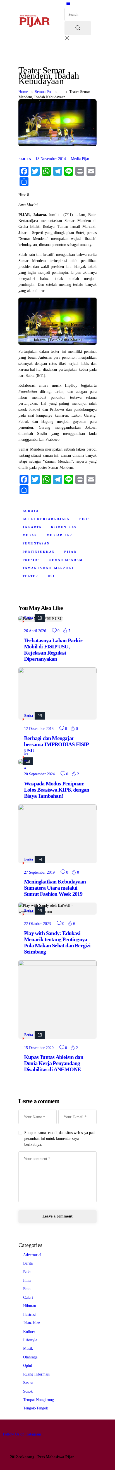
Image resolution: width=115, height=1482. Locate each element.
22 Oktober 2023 (37, 924)
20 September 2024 (39, 774)
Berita (24, 159)
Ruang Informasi (36, 1374)
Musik (28, 1348)
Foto (26, 1289)
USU (52, 576)
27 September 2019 (39, 872)
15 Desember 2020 (39, 1048)
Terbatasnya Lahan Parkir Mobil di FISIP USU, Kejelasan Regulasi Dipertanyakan (53, 649)
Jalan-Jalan (31, 1323)
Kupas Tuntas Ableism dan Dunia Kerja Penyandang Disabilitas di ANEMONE (53, 1063)
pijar (70, 551)
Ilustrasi (29, 1314)
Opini (27, 1365)
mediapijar (59, 535)
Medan (30, 535)
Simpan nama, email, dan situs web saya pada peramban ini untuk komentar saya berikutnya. (60, 1139)
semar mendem (65, 560)
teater (30, 576)
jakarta (32, 527)
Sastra (28, 1383)
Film (27, 1280)
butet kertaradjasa (46, 519)
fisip (84, 519)
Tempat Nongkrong (38, 1400)
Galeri (28, 1297)
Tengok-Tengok (35, 1408)
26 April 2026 (35, 631)
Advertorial (32, 1255)
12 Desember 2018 (39, 729)
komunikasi (64, 527)
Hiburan (29, 1306)
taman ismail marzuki (48, 568)
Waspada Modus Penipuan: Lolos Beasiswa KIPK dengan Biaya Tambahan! (56, 789)
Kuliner (29, 1332)
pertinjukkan (39, 551)
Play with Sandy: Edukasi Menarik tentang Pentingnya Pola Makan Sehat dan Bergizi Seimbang (57, 942)
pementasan (36, 543)
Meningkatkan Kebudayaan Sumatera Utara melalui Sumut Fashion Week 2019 (55, 887)
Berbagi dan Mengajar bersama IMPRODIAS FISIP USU (56, 744)
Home (23, 92)
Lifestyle (30, 1340)
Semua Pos (43, 92)
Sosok (28, 1391)
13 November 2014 (50, 159)
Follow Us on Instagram (22, 1434)
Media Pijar (80, 159)
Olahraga (30, 1357)
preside (31, 560)
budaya (31, 510)
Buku (27, 1272)
